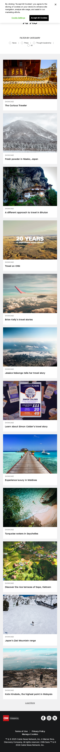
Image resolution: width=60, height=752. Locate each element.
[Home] (11, 718)
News (14, 43)
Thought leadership (43, 43)
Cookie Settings (18, 18)
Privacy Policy (38, 731)
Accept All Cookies (39, 18)
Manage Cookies (30, 734)
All (32, 45)
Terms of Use (21, 731)
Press (26, 43)
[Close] (55, 4)
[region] (30, 11)
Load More (30, 703)
